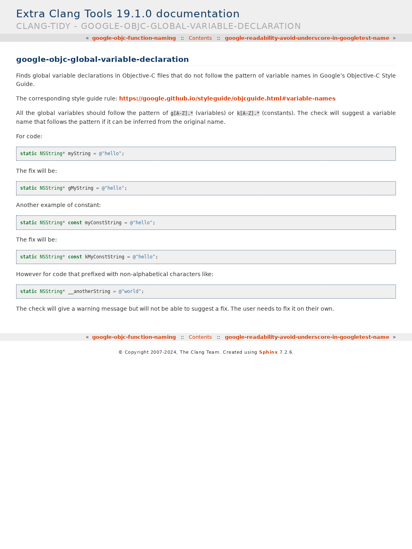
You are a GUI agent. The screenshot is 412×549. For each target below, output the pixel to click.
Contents (200, 38)
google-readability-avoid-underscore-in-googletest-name (307, 38)
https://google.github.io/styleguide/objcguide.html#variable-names (227, 98)
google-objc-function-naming (134, 38)
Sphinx (268, 352)
